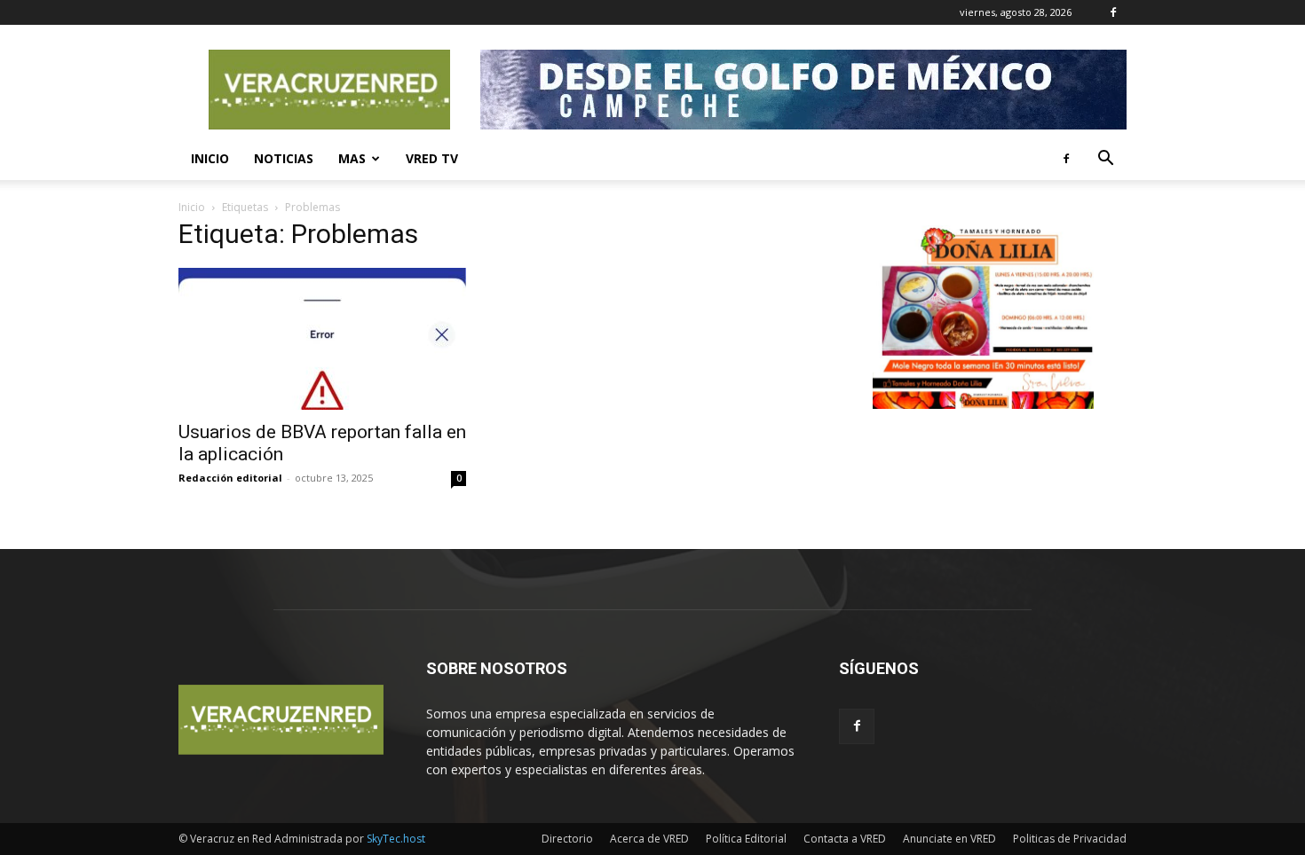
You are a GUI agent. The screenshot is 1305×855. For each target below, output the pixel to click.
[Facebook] (1113, 12)
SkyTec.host (396, 838)
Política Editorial (746, 838)
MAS (352, 158)
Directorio (567, 838)
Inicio (210, 158)
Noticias (283, 158)
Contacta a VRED (844, 838)
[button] (1105, 160)
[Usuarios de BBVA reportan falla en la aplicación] (322, 339)
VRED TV (432, 158)
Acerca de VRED (649, 838)
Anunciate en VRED (949, 838)
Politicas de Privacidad (1070, 838)
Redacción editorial (230, 477)
